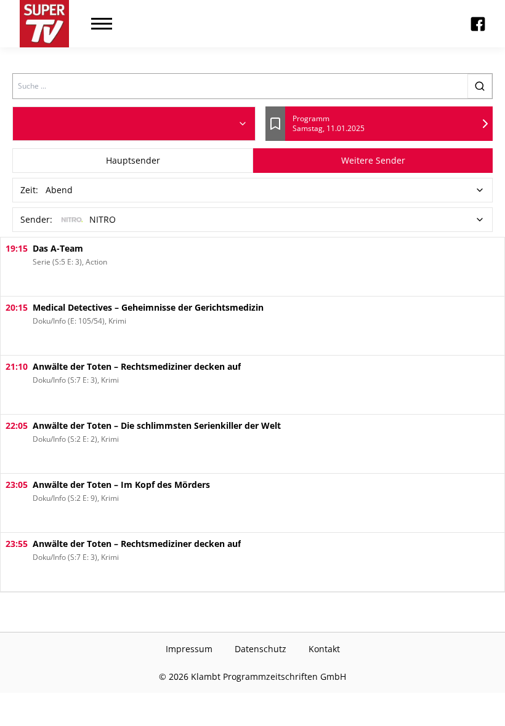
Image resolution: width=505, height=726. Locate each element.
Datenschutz (260, 649)
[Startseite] (44, 23)
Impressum (189, 649)
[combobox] (134, 123)
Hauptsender (133, 160)
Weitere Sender (373, 160)
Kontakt (324, 649)
